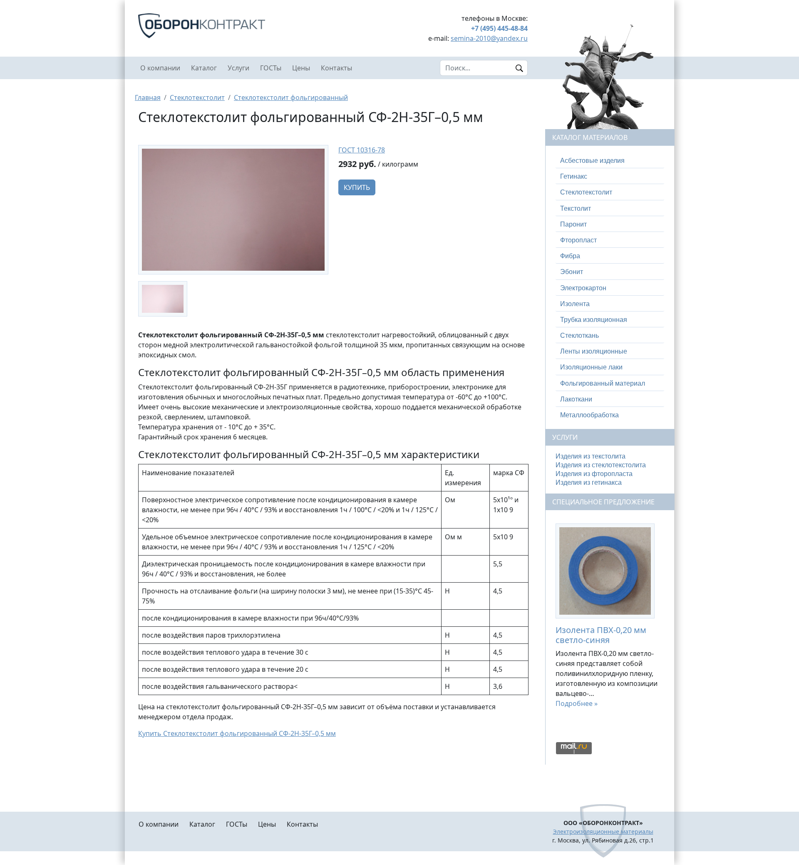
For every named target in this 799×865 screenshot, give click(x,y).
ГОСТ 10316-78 (361, 150)
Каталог (204, 67)
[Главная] (233, 25)
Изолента (575, 303)
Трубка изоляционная (593, 319)
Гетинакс (573, 176)
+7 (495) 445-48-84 (499, 28)
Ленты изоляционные (593, 351)
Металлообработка (589, 415)
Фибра (570, 255)
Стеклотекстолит (197, 97)
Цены (301, 67)
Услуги (238, 67)
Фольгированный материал (602, 383)
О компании (160, 67)
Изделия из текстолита (590, 456)
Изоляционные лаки (591, 367)
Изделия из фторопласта (594, 473)
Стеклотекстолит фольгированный (291, 97)
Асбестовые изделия (592, 160)
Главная (148, 97)
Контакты (336, 67)
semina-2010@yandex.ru (489, 38)
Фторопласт (578, 240)
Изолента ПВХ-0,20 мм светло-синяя (601, 635)
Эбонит (571, 271)
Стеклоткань (579, 335)
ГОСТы (270, 67)
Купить (357, 187)
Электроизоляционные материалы (603, 831)
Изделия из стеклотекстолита (601, 465)
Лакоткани (576, 399)
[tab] (610, 160)
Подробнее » (577, 703)
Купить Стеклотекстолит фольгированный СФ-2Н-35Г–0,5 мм (237, 733)
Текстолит (575, 208)
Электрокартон (583, 288)
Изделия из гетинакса (589, 482)
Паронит (573, 224)
